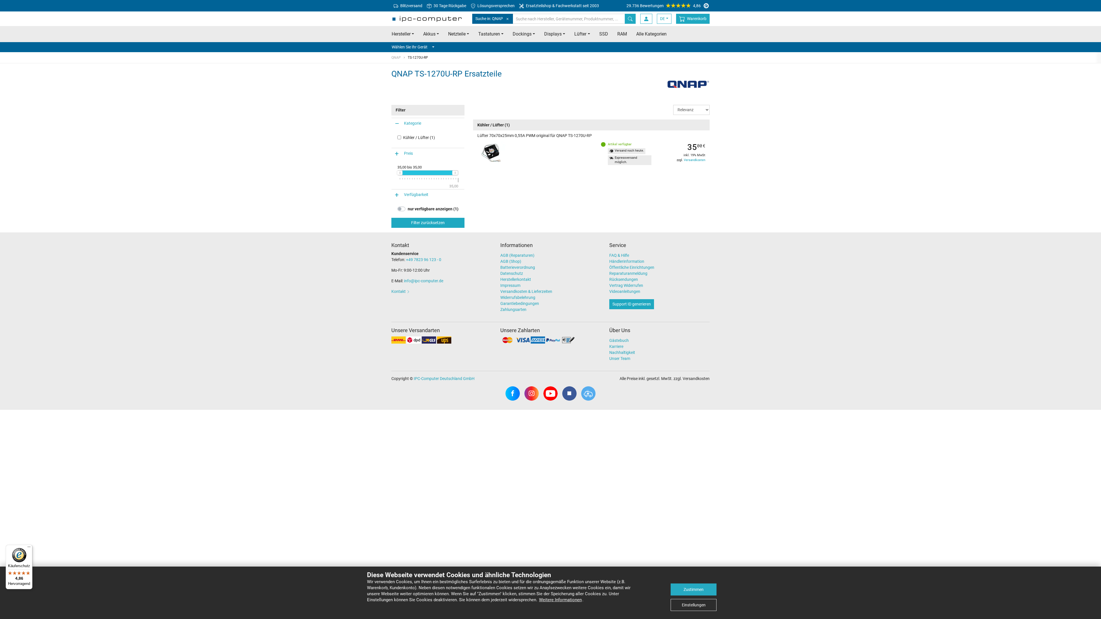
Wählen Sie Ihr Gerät (409, 47)
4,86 (663, 5)
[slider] (400, 173)
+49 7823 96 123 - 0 (423, 259)
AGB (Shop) (510, 261)
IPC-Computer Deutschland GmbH (444, 378)
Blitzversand (410, 5)
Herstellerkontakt (515, 279)
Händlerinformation (626, 261)
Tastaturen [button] (489, 34)
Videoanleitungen (624, 291)
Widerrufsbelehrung (517, 297)
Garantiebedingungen (519, 303)
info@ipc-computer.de (423, 281)
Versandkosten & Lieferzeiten (526, 291)
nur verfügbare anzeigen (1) (433, 209)
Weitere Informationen (560, 599)
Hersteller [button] (401, 34)
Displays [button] (553, 34)
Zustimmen (694, 589)
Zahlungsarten (513, 309)
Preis (408, 153)
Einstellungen (694, 605)
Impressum (510, 285)
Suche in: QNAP (489, 18)
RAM (622, 34)
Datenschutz (511, 273)
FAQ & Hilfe (619, 255)
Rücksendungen (623, 279)
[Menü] (29, 548)
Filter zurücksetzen (428, 222)
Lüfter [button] (580, 34)
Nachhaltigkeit (622, 352)
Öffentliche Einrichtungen (631, 267)
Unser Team (619, 358)
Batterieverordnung (517, 267)
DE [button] (662, 18)
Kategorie (412, 123)
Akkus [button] (429, 34)
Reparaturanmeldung (628, 273)
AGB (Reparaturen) (517, 255)
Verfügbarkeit (416, 194)
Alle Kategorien (651, 34)
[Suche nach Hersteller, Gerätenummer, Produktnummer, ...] (630, 19)
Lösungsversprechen (496, 5)
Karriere (616, 346)
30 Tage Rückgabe (449, 5)
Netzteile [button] (457, 34)
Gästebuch (619, 340)
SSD (603, 34)
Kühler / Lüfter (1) (419, 137)
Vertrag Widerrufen (626, 285)
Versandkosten (694, 160)
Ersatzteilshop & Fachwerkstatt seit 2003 (562, 5)
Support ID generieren (631, 304)
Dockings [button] (522, 34)
